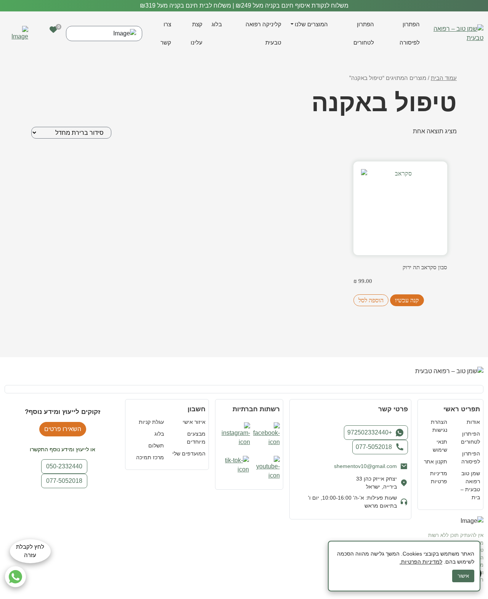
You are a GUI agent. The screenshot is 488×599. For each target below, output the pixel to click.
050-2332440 (64, 466)
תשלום (156, 445)
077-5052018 (374, 447)
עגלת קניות (151, 422)
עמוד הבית (444, 78)
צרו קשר (166, 33)
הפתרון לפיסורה (410, 33)
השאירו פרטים (62, 429)
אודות (473, 422)
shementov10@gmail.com (365, 466)
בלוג (217, 24)
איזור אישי (194, 422)
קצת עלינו (196, 33)
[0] (53, 30)
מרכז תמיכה (150, 457)
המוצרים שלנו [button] (311, 24)
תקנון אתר (435, 461)
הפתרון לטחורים (363, 33)
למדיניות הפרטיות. (421, 562)
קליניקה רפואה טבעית (263, 33)
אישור (463, 576)
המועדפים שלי (188, 453)
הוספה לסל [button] (371, 300)
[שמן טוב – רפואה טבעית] (457, 33)
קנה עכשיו (407, 300)
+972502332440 (369, 432)
